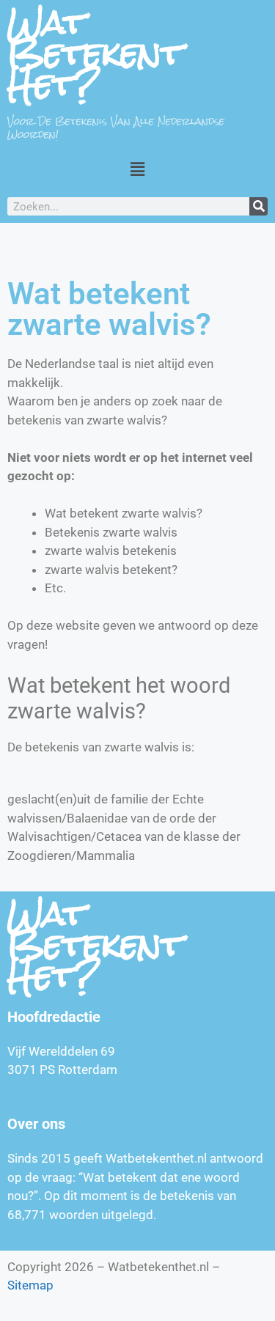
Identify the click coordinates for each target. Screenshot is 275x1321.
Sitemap (30, 1285)
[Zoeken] (258, 206)
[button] (137, 169)
